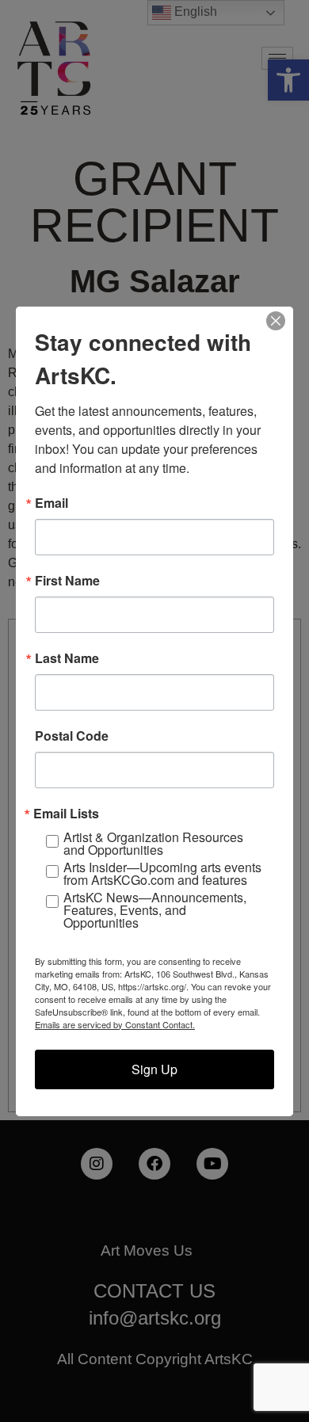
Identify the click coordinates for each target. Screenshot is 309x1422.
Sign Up (154, 1069)
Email (51, 503)
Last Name (67, 658)
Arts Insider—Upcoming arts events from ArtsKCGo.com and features (162, 873)
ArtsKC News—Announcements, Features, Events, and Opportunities (154, 910)
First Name (67, 580)
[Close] (275, 320)
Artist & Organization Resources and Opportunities (153, 843)
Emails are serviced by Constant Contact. (115, 1024)
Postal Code (72, 736)
